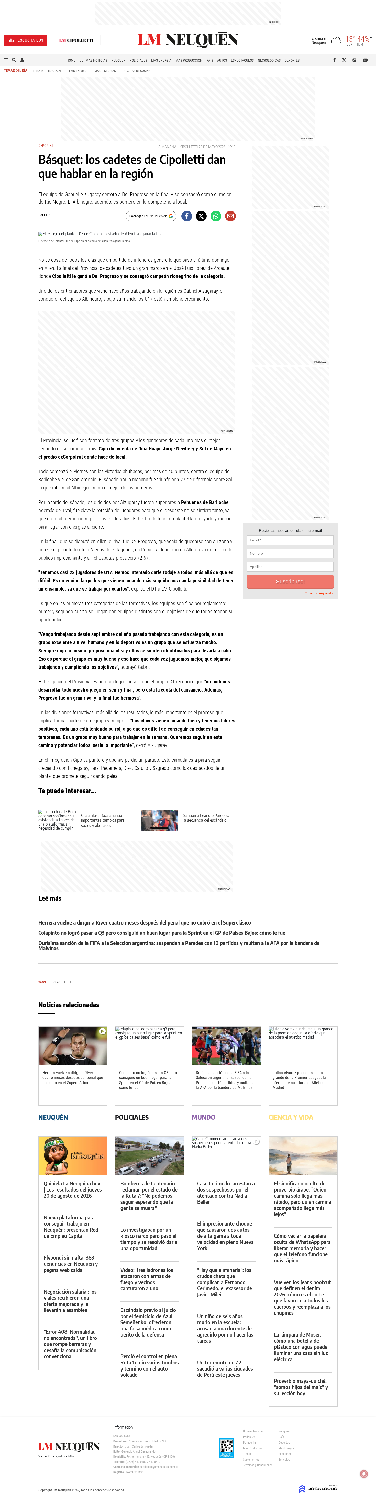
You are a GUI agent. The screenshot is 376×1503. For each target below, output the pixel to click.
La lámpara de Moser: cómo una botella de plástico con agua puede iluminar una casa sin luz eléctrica (301, 1346)
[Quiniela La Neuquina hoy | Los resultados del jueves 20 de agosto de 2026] (73, 1156)
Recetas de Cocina (137, 70)
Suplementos (251, 1459)
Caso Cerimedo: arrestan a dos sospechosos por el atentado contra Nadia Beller (226, 1192)
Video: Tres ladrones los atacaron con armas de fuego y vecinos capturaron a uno (146, 1278)
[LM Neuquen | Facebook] (335, 60)
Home (71, 60)
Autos (222, 60)
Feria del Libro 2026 (47, 70)
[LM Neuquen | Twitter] (345, 60)
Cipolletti (189, 146)
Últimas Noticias (93, 60)
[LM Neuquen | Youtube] (365, 60)
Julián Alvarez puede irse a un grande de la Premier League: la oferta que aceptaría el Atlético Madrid (299, 1080)
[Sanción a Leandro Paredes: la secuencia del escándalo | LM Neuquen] (159, 820)
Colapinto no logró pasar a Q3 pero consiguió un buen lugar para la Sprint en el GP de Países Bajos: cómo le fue (161, 932)
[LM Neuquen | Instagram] (355, 60)
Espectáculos (242, 60)
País (209, 60)
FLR (47, 215)
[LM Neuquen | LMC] (76, 40)
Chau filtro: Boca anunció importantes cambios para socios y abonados (103, 820)
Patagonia (249, 1442)
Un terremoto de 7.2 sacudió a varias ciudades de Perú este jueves (225, 1368)
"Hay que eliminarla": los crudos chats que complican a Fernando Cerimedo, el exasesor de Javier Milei (224, 1281)
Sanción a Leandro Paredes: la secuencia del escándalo (206, 818)
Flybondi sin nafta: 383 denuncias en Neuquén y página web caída (71, 1263)
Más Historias (105, 70)
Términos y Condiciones (257, 1465)
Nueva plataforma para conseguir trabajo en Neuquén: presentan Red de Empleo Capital (71, 1226)
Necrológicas (269, 60)
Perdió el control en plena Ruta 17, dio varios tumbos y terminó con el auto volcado (149, 1365)
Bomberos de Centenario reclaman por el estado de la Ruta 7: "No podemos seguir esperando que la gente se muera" (149, 1195)
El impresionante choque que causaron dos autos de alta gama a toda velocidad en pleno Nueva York (225, 1235)
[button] (6, 60)
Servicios (284, 1459)
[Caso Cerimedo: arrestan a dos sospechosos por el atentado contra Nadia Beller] (226, 1156)
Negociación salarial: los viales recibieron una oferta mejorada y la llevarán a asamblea (70, 1300)
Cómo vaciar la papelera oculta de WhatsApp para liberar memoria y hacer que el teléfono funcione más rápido (302, 1247)
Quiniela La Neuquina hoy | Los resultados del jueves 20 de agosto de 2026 (73, 1189)
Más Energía (161, 60)
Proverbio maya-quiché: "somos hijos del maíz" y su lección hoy (301, 1386)
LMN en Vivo (78, 70)
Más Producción (188, 60)
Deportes (292, 60)
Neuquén (118, 60)
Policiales (138, 60)
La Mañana (166, 146)
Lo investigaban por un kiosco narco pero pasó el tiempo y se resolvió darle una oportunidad (148, 1238)
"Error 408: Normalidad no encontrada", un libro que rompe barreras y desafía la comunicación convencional (70, 1343)
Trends (247, 1453)
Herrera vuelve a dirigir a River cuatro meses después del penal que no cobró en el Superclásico (144, 922)
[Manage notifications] (364, 1474)
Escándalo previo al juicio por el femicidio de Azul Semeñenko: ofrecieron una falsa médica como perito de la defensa (148, 1322)
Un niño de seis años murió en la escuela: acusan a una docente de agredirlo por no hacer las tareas (225, 1328)
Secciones (285, 1453)
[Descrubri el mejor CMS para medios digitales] (318, 1493)
